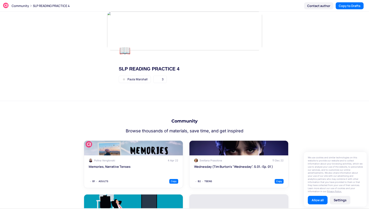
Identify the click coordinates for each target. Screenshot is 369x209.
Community (20, 6)
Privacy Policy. (334, 191)
